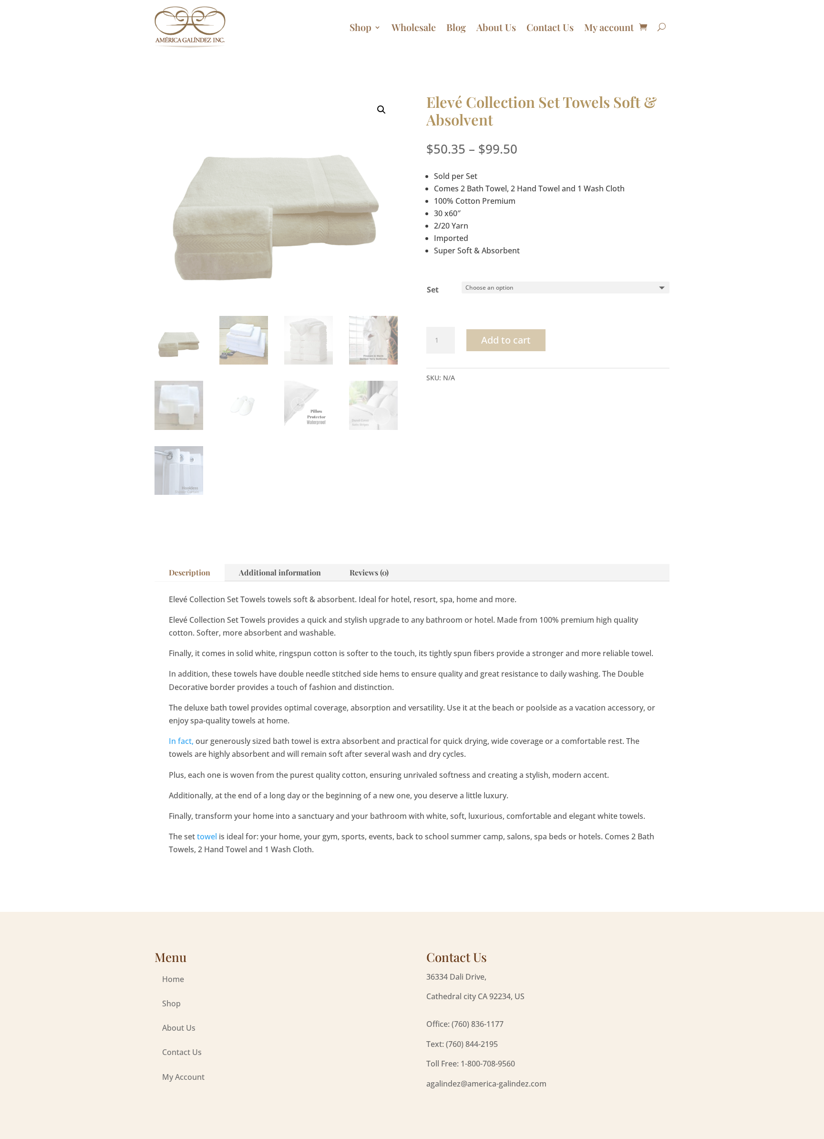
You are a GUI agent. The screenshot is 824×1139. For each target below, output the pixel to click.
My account (609, 27)
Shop (360, 27)
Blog (456, 27)
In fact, (181, 741)
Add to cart (506, 340)
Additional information (280, 572)
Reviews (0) (369, 572)
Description (189, 572)
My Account (183, 1077)
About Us (496, 27)
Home (173, 979)
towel (207, 836)
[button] (381, 109)
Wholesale (413, 27)
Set (433, 289)
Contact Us (550, 27)
